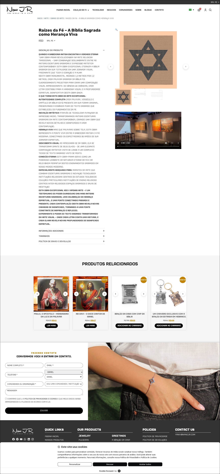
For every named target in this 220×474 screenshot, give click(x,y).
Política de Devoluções (155, 440)
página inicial (52, 436)
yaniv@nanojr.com (185, 435)
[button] (116, 30)
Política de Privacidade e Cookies (41, 399)
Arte (46, 18)
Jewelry (85, 436)
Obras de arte (57, 18)
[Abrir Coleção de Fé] (88, 10)
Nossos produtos (54, 440)
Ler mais (51, 326)
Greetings (119, 436)
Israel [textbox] (50, 377)
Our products (89, 429)
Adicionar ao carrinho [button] (130, 326)
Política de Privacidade (155, 436)
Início (39, 18)
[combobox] (64, 377)
